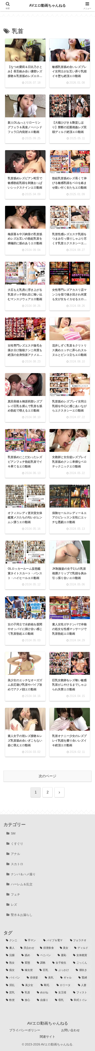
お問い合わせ (70, 1030)
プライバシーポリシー (24, 1030)
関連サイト (47, 1036)
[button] (84, 724)
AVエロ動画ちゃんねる (47, 5)
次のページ (47, 776)
